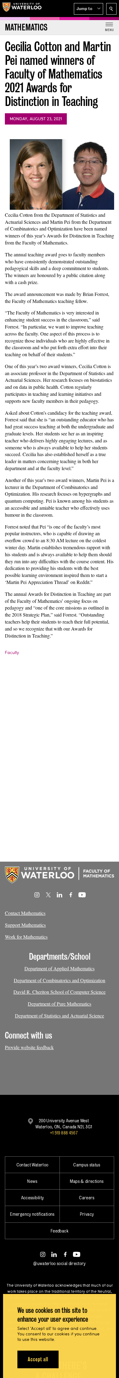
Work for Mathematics (26, 936)
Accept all (38, 1359)
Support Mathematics (25, 925)
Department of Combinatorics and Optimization (59, 980)
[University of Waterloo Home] (21, 8)
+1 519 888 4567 (64, 1132)
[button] (88, 8)
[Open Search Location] (111, 9)
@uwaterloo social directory (59, 1263)
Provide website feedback (29, 1047)
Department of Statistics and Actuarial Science (59, 1015)
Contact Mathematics (25, 913)
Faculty (12, 652)
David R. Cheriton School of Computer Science (59, 992)
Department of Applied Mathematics (59, 968)
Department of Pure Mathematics (59, 1003)
